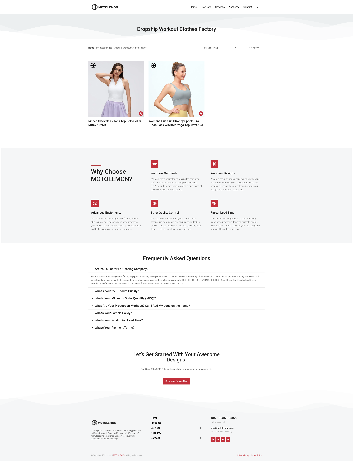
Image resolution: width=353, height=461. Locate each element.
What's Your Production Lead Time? (119, 320)
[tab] (176, 269)
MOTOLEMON (119, 455)
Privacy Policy (243, 455)
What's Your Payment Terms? (114, 327)
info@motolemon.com (222, 428)
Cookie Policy (256, 455)
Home (91, 47)
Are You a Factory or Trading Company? (121, 268)
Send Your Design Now (176, 381)
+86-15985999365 (224, 418)
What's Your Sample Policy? (113, 313)
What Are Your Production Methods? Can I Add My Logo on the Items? (142, 305)
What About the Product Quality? (117, 291)
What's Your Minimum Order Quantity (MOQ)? (125, 298)
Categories (254, 47)
